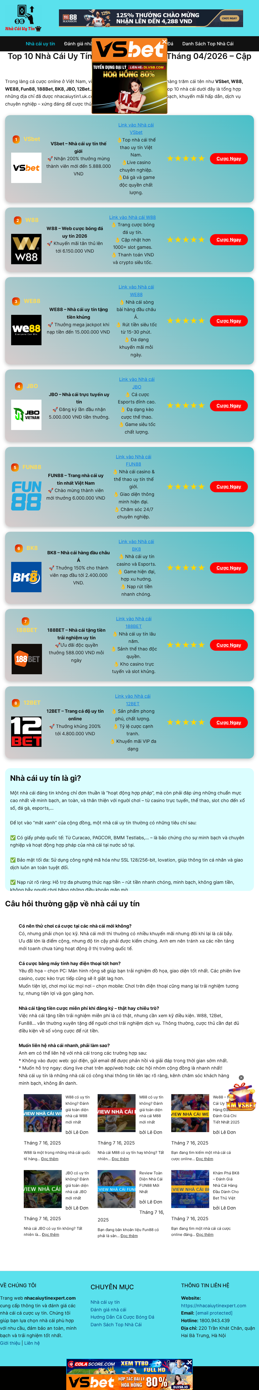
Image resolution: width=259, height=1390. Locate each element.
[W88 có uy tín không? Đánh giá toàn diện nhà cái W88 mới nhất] (43, 1113)
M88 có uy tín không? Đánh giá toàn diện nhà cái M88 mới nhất (151, 1110)
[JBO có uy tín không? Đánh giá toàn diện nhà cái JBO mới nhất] (43, 1189)
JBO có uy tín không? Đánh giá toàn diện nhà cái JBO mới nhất (77, 1185)
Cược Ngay (229, 158)
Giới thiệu (10, 1343)
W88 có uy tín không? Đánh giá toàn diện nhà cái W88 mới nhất (78, 1110)
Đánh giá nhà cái (108, 1309)
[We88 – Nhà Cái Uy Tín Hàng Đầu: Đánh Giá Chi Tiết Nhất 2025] (190, 1113)
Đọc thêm (49, 1158)
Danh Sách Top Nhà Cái (116, 1324)
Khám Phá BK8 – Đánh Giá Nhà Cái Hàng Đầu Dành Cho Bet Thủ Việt (226, 1185)
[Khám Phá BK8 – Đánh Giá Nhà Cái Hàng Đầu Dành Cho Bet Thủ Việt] (190, 1189)
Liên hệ (32, 1343)
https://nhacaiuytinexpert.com (213, 1305)
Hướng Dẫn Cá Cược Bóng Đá (122, 1317)
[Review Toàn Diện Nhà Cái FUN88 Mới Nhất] (117, 1189)
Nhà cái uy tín (105, 1302)
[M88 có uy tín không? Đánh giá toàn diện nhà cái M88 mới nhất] (117, 1113)
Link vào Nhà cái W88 (132, 217)
